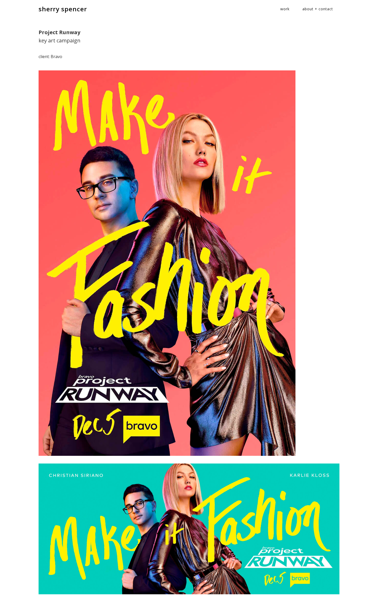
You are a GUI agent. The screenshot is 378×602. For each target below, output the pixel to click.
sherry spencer (63, 9)
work (285, 8)
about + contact (317, 8)
